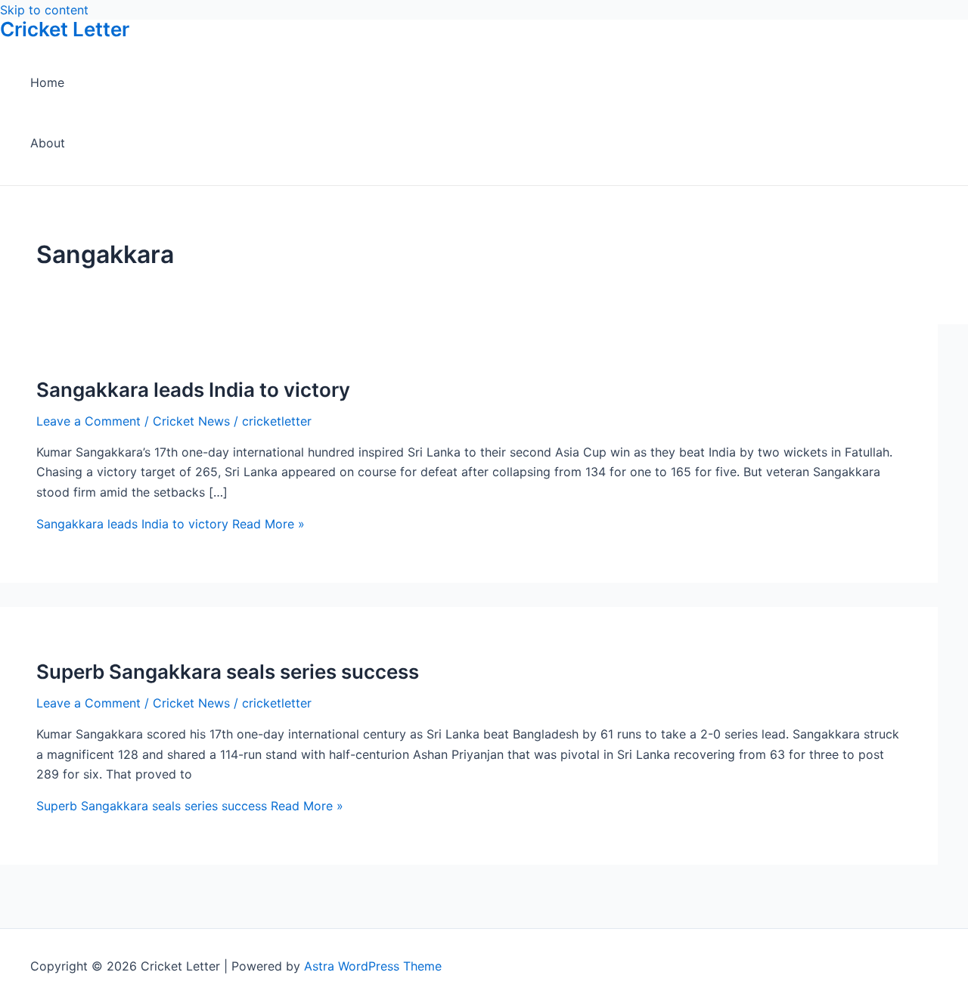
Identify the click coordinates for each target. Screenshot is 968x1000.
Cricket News (191, 421)
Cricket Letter (64, 29)
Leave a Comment (88, 421)
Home (47, 82)
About (47, 142)
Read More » (170, 523)
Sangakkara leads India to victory (193, 389)
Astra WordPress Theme (373, 966)
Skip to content (44, 9)
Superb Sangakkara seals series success (227, 671)
